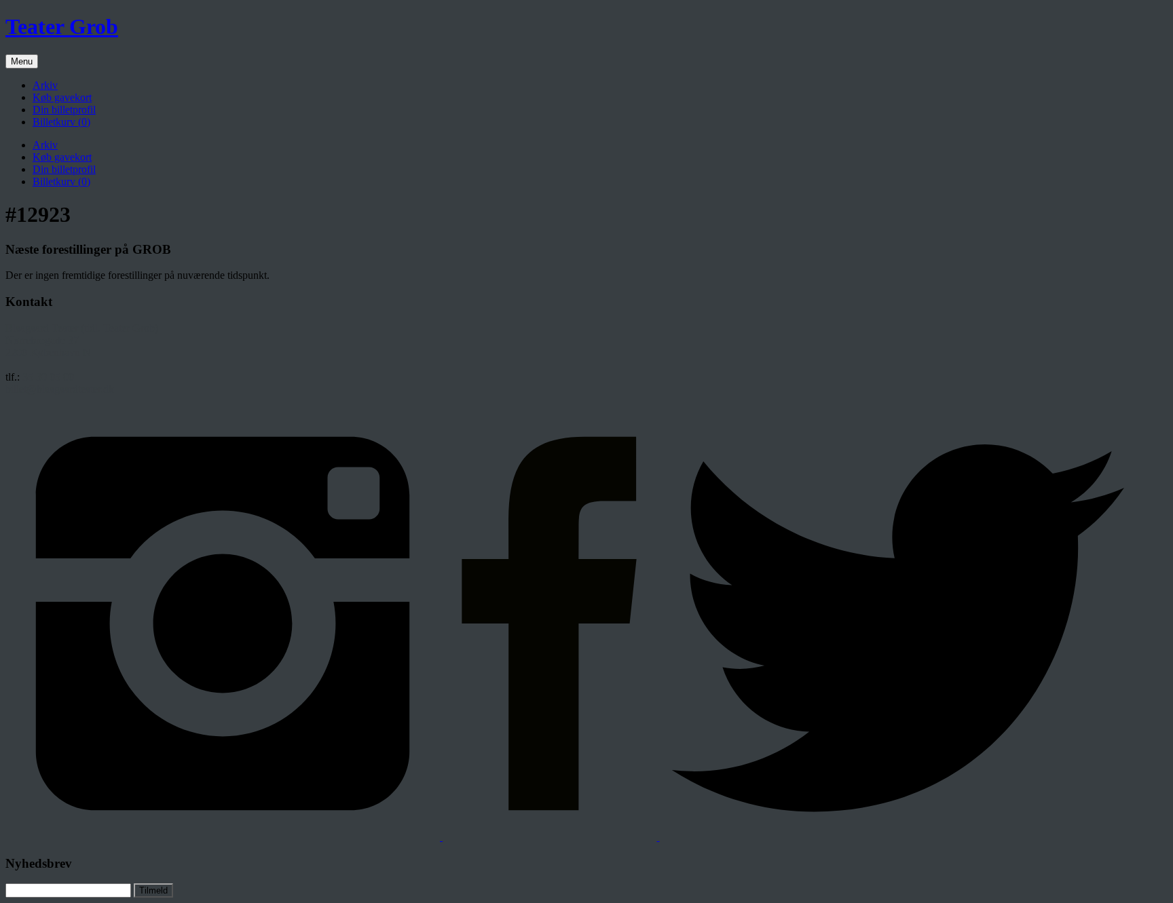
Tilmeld (153, 890)
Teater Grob (61, 26)
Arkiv (45, 85)
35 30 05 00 (48, 377)
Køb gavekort (62, 97)
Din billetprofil (64, 109)
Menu (22, 61)
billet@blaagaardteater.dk (59, 389)
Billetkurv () (61, 122)
